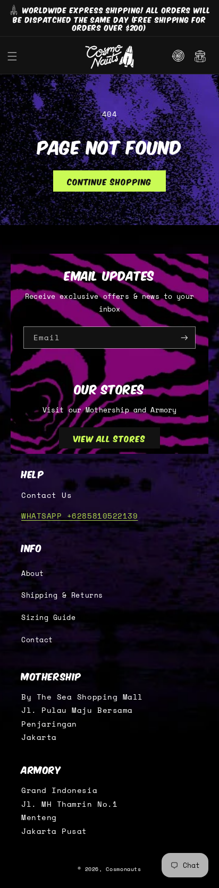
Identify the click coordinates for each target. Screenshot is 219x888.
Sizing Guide (48, 618)
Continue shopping (109, 181)
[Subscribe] (184, 337)
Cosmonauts (123, 869)
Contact (37, 640)
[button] (12, 56)
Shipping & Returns (62, 595)
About (32, 573)
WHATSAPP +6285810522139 (79, 516)
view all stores (109, 438)
